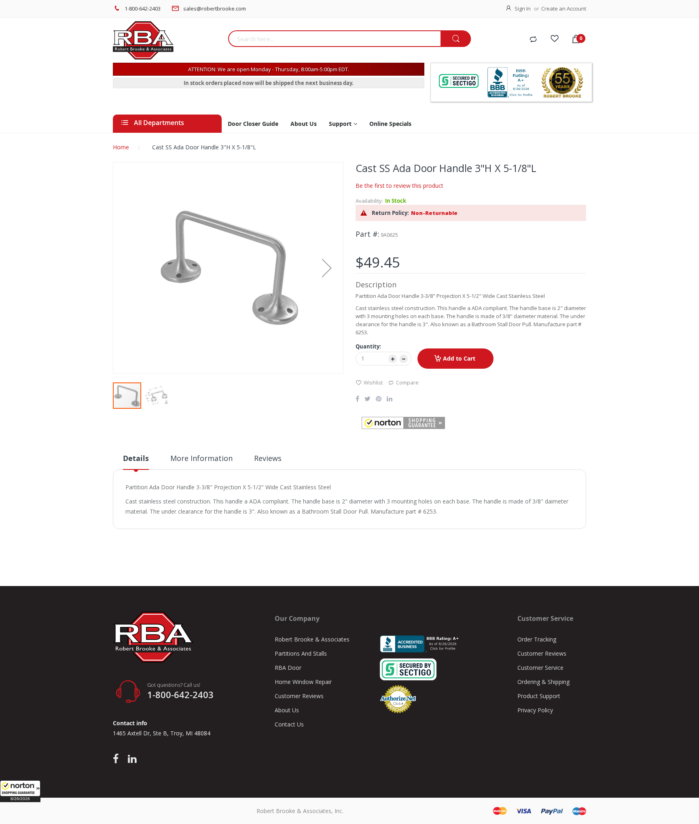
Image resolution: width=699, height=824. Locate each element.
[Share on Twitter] (367, 399)
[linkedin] (132, 759)
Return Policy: (390, 213)
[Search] (456, 39)
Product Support (538, 696)
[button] (20, 791)
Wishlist (373, 382)
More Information (201, 458)
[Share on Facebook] (357, 399)
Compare (407, 382)
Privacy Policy (535, 710)
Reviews (268, 458)
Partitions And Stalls (301, 653)
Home (121, 147)
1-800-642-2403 (143, 8)
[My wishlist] (554, 40)
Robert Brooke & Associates (312, 639)
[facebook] (118, 759)
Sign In (523, 8)
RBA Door (288, 667)
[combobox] (334, 38)
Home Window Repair (303, 682)
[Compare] (533, 40)
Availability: (369, 200)
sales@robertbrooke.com (214, 8)
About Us (287, 710)
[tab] (136, 461)
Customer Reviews (299, 696)
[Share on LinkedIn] (389, 399)
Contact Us (289, 724)
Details (136, 458)
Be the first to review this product (399, 185)
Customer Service (540, 667)
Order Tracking (536, 639)
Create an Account (563, 8)
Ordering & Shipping (543, 682)
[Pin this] (378, 399)
